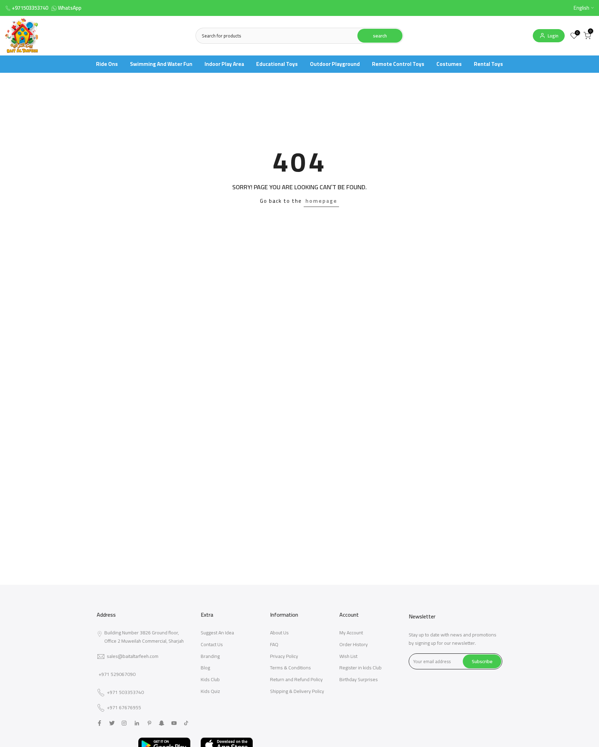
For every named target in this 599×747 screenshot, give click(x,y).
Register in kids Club (360, 667)
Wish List (348, 656)
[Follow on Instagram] (124, 723)
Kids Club (210, 679)
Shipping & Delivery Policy (297, 691)
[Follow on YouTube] (174, 723)
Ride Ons (107, 64)
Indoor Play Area (224, 64)
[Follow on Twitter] (112, 723)
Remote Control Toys (398, 64)
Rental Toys (488, 64)
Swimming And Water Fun (161, 64)
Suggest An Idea (217, 632)
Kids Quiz (210, 691)
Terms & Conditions (290, 667)
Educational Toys (277, 64)
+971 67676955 (124, 708)
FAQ (274, 644)
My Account (351, 632)
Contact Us (212, 644)
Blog (205, 667)
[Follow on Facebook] (99, 723)
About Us (279, 632)
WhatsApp (69, 8)
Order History (353, 644)
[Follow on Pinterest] (149, 723)
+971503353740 (30, 8)
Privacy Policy (284, 656)
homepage (321, 201)
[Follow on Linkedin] (136, 723)
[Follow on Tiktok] (186, 723)
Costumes (449, 64)
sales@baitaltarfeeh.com (132, 656)
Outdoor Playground (335, 64)
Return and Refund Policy (296, 679)
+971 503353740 (125, 692)
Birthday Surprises (358, 679)
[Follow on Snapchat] (161, 723)
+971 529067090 (117, 674)
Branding (210, 656)
